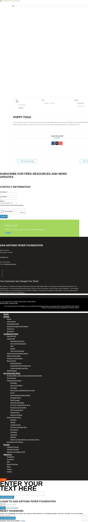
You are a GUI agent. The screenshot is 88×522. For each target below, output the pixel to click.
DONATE (3, 479)
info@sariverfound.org (10, 264)
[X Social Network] (57, 143)
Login (3, 508)
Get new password (8, 518)
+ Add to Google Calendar (27, 161)
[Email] (61, 143)
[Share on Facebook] (53, 143)
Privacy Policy (4, 303)
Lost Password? (12, 508)
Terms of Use (14, 303)
